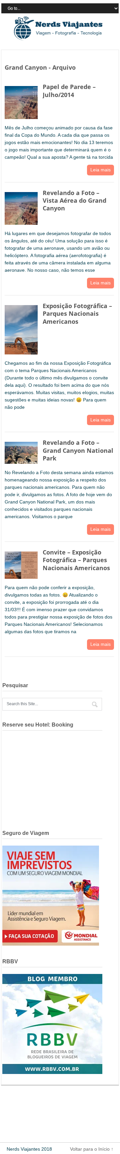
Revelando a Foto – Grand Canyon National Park (78, 450)
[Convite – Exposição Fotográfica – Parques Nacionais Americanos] (21, 563)
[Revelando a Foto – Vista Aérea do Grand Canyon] (21, 207)
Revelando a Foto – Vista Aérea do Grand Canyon (74, 200)
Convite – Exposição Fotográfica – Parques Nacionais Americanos (76, 560)
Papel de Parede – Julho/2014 (69, 90)
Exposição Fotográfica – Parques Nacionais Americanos (77, 313)
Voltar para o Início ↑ (91, 1149)
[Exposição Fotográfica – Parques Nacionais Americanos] (21, 328)
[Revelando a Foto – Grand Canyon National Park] (21, 451)
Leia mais (100, 169)
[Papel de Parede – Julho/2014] (21, 101)
